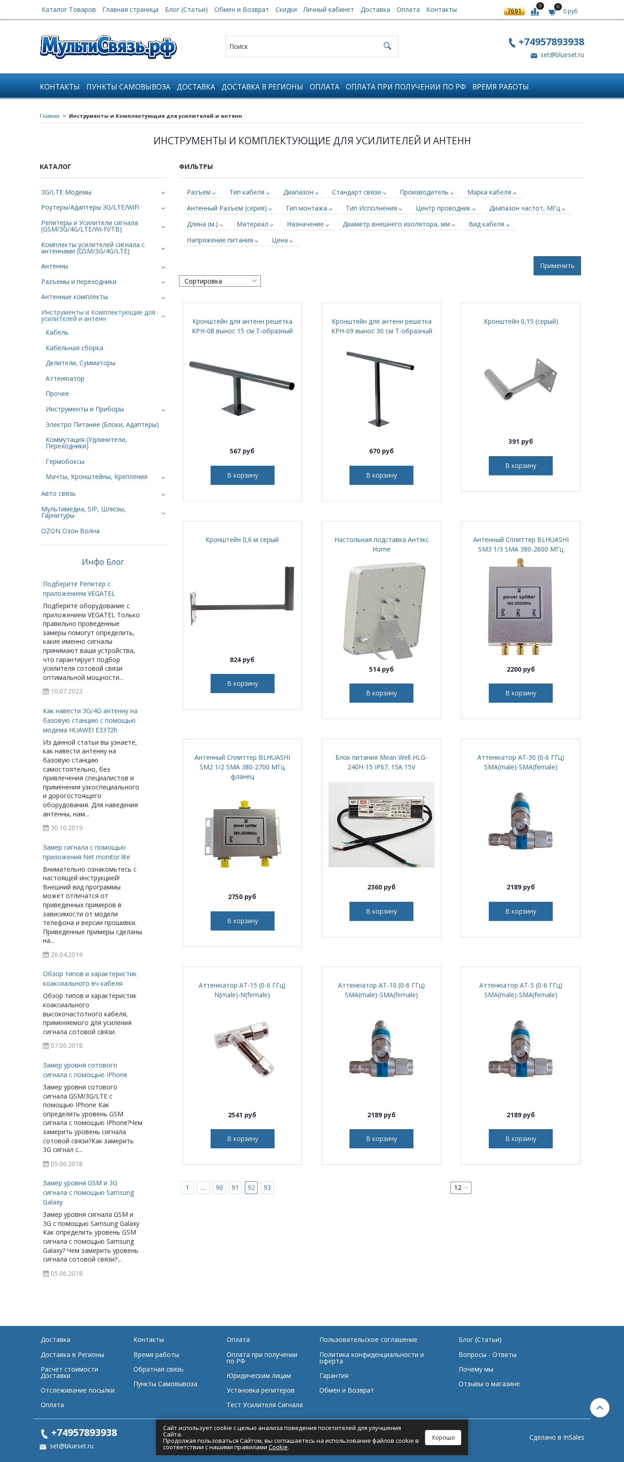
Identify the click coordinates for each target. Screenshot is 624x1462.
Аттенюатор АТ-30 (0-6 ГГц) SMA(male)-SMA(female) (520, 762)
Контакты (441, 9)
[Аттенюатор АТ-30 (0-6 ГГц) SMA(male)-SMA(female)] (521, 825)
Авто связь (58, 493)
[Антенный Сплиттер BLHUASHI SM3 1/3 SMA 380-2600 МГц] (521, 607)
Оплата (408, 9)
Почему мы (476, 1369)
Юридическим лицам (259, 1375)
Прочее (57, 393)
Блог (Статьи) (186, 9)
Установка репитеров (261, 1390)
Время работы (500, 87)
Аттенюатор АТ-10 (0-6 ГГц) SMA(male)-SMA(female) (381, 990)
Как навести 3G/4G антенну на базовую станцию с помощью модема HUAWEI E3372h (90, 720)
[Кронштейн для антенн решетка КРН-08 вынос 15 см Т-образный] (243, 389)
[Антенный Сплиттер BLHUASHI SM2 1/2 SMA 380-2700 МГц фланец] (243, 834)
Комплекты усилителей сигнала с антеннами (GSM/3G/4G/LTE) (93, 247)
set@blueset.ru (561, 54)
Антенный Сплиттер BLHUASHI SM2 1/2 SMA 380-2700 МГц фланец (242, 767)
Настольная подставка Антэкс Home (381, 544)
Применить (557, 265)
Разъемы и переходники (78, 281)
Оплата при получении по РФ (406, 87)
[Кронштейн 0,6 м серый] (243, 597)
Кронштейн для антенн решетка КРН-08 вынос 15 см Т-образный (242, 326)
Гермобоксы (65, 461)
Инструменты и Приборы (85, 409)
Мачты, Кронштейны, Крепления (97, 476)
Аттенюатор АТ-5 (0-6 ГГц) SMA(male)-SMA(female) (520, 990)
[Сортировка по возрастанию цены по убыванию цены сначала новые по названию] (220, 281)
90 (219, 1187)
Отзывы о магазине (489, 1383)
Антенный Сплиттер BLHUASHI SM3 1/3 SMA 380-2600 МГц (521, 544)
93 (267, 1187)
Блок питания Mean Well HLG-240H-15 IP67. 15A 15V (381, 762)
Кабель (57, 332)
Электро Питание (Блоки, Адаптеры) (102, 424)
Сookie (278, 1447)
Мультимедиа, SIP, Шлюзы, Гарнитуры (83, 512)
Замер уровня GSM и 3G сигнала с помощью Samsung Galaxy (88, 1192)
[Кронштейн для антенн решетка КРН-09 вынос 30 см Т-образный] (381, 389)
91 (235, 1187)
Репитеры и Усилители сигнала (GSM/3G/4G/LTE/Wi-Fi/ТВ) (89, 225)
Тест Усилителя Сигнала (265, 1404)
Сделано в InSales (556, 1437)
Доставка (375, 9)
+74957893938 (551, 41)
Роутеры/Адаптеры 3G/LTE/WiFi (90, 207)
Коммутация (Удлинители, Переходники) (86, 442)
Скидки (286, 9)
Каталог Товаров (69, 9)
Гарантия (334, 1375)
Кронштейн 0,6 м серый (242, 539)
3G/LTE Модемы (66, 192)
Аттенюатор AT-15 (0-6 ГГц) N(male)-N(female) (242, 990)
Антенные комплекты (74, 296)
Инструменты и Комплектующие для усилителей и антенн (98, 315)
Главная (49, 115)
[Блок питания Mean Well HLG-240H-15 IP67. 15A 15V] (381, 825)
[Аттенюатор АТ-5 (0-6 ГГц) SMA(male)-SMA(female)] (521, 1052)
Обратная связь (158, 1369)
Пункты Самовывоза (128, 87)
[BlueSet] (108, 44)
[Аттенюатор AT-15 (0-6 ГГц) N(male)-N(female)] (243, 1052)
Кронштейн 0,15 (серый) (521, 321)
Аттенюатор (65, 378)
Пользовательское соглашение (368, 1339)
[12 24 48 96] (460, 1188)
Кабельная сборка (74, 347)
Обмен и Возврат (241, 9)
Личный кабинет (328, 9)
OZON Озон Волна (70, 530)
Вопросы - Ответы (488, 1354)
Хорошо (443, 1437)
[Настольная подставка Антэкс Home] (381, 607)
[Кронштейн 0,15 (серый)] (521, 379)
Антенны (54, 266)
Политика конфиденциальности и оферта (371, 1357)
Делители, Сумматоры (81, 362)
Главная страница (130, 9)
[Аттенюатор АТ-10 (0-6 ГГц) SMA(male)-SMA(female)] (381, 1052)
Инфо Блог (103, 562)
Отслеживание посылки (78, 1390)
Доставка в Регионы (262, 87)
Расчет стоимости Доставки (69, 1372)
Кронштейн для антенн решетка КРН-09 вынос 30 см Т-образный (381, 326)
